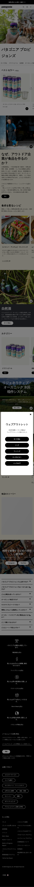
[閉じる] (30, 414)
